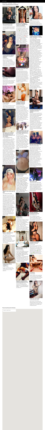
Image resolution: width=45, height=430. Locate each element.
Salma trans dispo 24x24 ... (9, 77)
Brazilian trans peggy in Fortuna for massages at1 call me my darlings (21, 24)
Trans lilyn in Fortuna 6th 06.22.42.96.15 (21, 248)
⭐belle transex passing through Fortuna (21, 174)
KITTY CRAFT (4, 1)
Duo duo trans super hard (35, 144)
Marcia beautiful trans (7, 24)
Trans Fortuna (6, 102)
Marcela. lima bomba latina (22, 68)
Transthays (32, 272)
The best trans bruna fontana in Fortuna (34, 242)
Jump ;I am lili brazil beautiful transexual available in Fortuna (20, 102)
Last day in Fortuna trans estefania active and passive (35, 111)
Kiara (31, 19)
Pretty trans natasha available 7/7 (7, 264)
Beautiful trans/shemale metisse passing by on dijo (22, 281)
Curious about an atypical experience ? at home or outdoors (8, 56)
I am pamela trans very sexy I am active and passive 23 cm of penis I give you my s (22, 132)
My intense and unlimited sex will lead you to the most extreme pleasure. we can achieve (9, 134)
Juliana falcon (19, 216)
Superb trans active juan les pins (9, 192)
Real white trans (33, 181)
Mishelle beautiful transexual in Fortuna (34, 213)
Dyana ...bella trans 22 (8, 232)
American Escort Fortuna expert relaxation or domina (36, 36)
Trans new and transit (34, 298)
